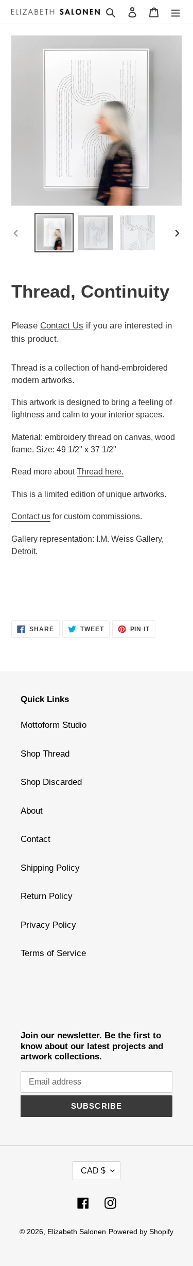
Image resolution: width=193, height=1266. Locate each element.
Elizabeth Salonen (76, 1231)
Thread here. (100, 471)
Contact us (30, 516)
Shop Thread (45, 754)
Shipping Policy (50, 868)
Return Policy (47, 896)
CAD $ (93, 1170)
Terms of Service (53, 953)
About (32, 811)
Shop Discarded (51, 782)
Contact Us (61, 326)
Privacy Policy (48, 925)
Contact (35, 839)
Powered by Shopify (141, 1231)
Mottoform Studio (53, 725)
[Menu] (175, 12)
